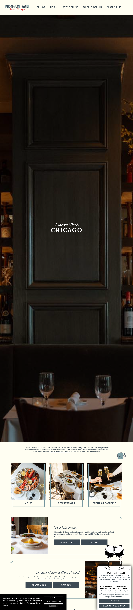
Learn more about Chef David (59, 452)
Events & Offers (70, 7)
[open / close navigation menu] (126, 7)
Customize (53, 606)
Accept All (54, 598)
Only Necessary (54, 602)
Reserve (41, 7)
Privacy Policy (26, 603)
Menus (53, 7)
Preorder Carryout (114, 606)
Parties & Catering (92, 7)
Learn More (67, 542)
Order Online (114, 7)
